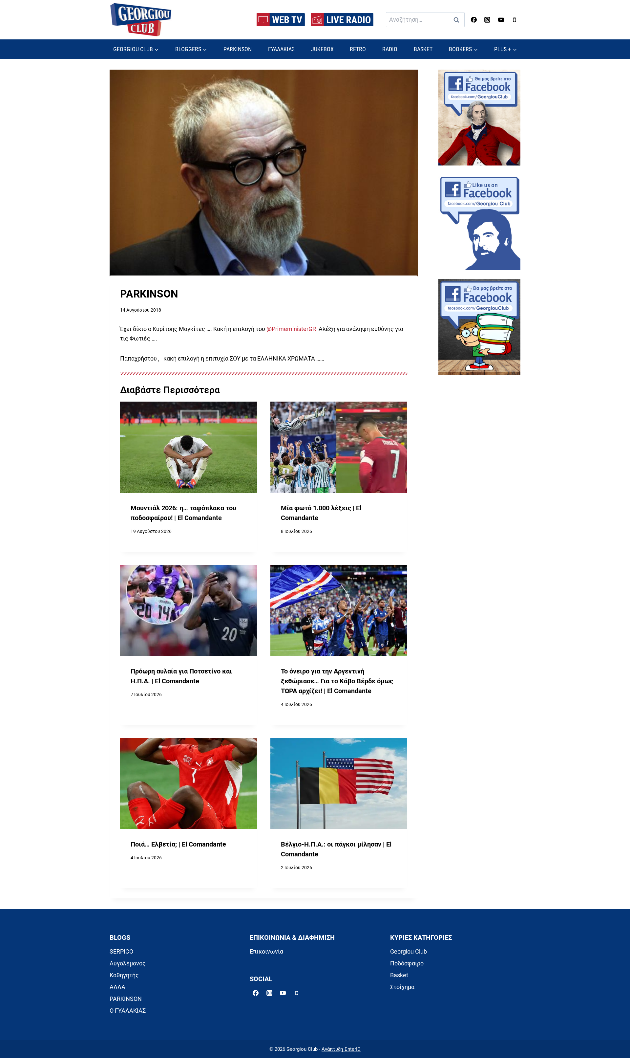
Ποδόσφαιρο (407, 963)
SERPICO (121, 951)
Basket (399, 975)
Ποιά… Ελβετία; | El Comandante (178, 844)
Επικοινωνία (266, 951)
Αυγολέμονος (128, 963)
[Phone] (514, 20)
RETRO (358, 49)
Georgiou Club (408, 951)
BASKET (423, 49)
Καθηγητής (124, 975)
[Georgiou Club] (141, 20)
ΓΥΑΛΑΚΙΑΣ (281, 49)
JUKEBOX (322, 49)
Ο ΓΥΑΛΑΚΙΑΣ (128, 1010)
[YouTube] (501, 20)
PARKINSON (237, 49)
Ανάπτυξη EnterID (341, 1049)
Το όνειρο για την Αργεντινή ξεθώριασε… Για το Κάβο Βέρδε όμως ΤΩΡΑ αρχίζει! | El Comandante (337, 681)
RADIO (389, 49)
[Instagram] (487, 20)
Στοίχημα (402, 986)
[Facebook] (474, 20)
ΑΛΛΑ (117, 986)
